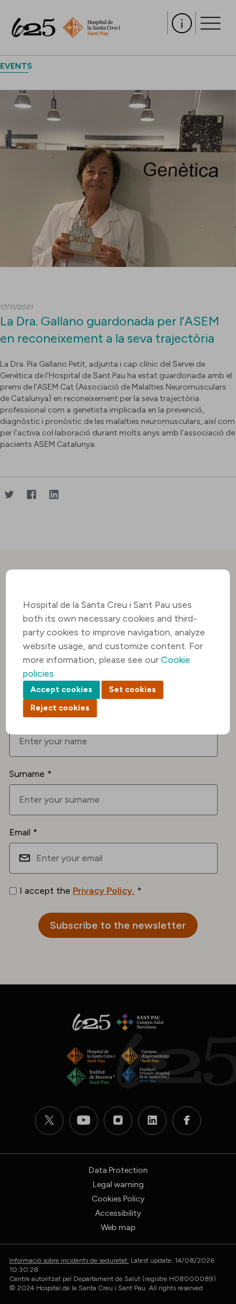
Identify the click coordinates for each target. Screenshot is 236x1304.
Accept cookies (61, 689)
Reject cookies (59, 708)
